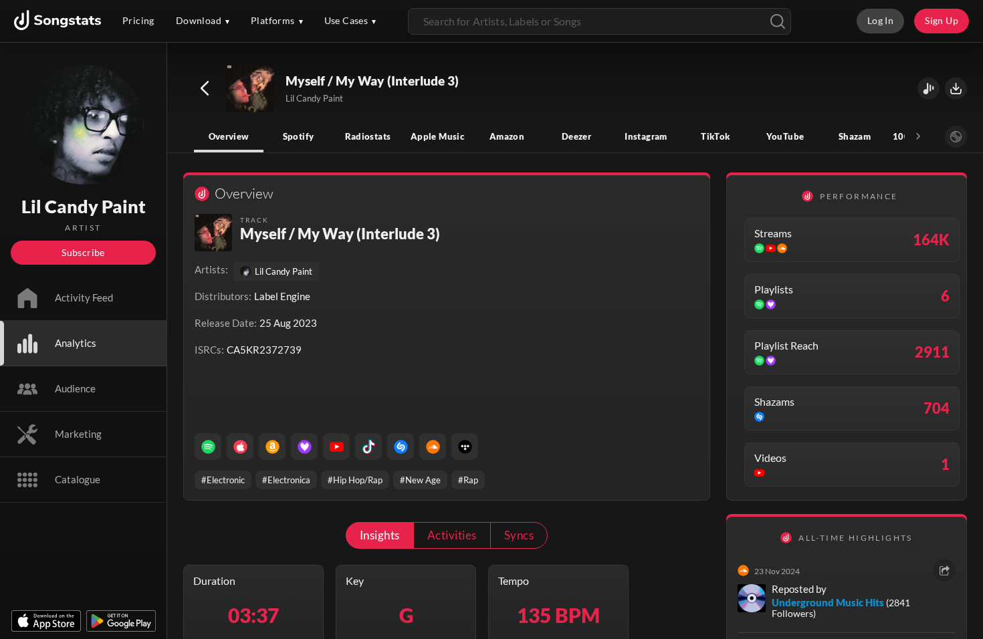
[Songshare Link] (928, 89)
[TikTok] (368, 446)
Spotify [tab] (298, 136)
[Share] (945, 570)
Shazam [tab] (855, 136)
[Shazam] (400, 446)
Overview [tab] (229, 136)
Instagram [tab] (646, 136)
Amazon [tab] (506, 136)
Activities (452, 535)
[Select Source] (956, 137)
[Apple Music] (240, 446)
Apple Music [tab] (437, 136)
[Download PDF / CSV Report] (956, 89)
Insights (380, 535)
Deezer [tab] (576, 136)
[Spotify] (208, 446)
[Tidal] (464, 446)
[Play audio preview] (250, 89)
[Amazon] (272, 446)
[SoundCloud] (432, 446)
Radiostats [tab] (368, 136)
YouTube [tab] (785, 136)
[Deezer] (304, 446)
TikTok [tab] (715, 136)
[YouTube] (336, 446)
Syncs (519, 535)
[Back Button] (204, 88)
